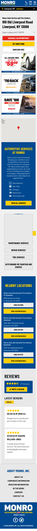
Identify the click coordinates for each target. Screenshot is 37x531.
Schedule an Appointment (18, 38)
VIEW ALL (9, 402)
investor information (18, 484)
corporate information (19, 481)
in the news (18, 488)
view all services (18, 203)
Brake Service (17, 193)
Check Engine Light (18, 196)
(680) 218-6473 (18, 355)
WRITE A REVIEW (18, 389)
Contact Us (18, 496)
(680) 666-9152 (18, 49)
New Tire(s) (16, 186)
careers (19, 492)
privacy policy (19, 515)
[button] (18, 128)
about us (18, 477)
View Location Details (18, 311)
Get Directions (18, 44)
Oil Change (16, 190)
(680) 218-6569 (18, 305)
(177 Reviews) (24, 384)
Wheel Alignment (18, 183)
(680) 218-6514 (18, 330)
